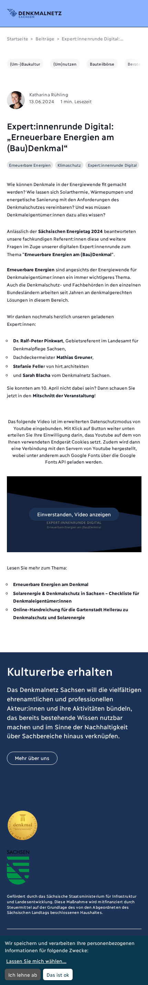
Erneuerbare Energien (30, 165)
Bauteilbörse (102, 63)
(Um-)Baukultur (25, 63)
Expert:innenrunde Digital (112, 165)
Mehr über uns (32, 758)
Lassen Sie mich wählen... (36, 961)
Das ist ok (57, 974)
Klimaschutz (69, 165)
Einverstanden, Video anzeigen (74, 514)
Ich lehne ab (22, 974)
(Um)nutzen (64, 63)
